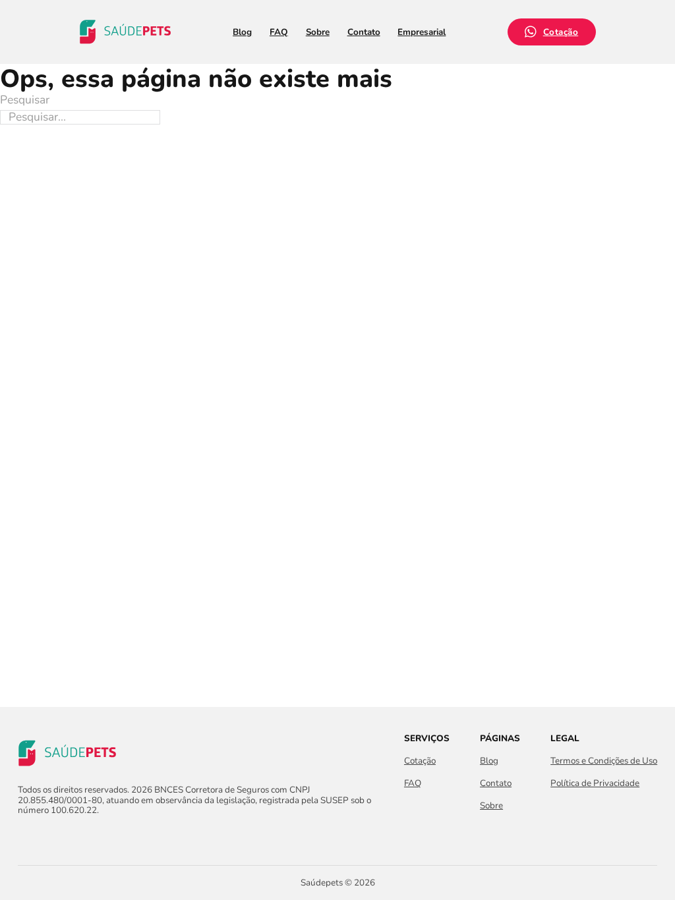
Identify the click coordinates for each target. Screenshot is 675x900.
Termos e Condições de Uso (603, 761)
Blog (242, 32)
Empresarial (421, 32)
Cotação (561, 32)
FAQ (279, 32)
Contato (363, 32)
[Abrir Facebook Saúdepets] (25, 837)
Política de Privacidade (594, 783)
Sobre (318, 32)
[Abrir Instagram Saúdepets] (49, 837)
